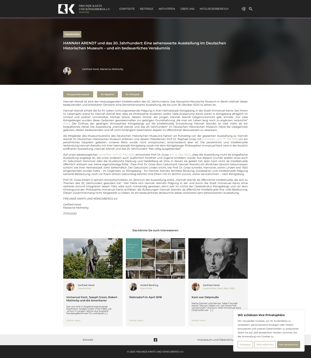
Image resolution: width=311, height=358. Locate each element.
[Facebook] (155, 340)
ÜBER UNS (187, 8)
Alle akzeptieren (288, 344)
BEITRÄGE (146, 8)
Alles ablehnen (265, 344)
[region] (269, 331)
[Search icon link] (251, 9)
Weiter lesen (73, 320)
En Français (132, 94)
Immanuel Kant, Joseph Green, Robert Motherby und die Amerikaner (91, 299)
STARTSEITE (127, 8)
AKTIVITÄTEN (167, 8)
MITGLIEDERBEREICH (214, 8)
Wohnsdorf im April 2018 (145, 297)
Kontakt (88, 339)
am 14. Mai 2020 (180, 154)
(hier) (66, 123)
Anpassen (245, 344)
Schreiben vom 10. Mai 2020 (116, 154)
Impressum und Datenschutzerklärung (223, 339)
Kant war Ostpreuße (205, 297)
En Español (107, 94)
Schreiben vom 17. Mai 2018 (220, 139)
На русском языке (78, 94)
